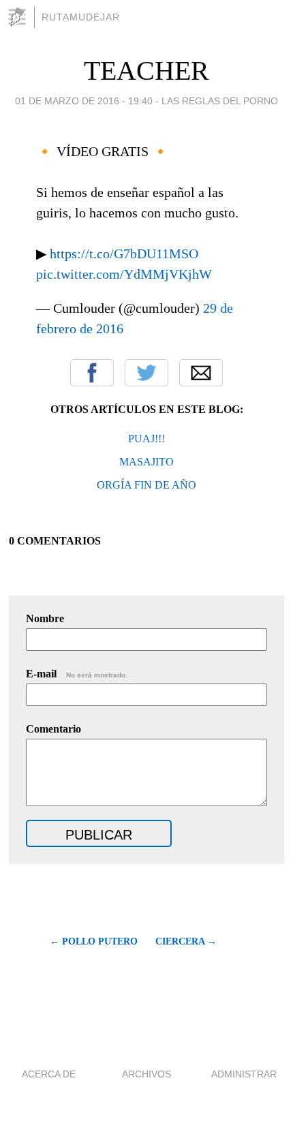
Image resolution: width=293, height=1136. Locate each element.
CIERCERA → (186, 941)
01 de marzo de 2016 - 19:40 (84, 100)
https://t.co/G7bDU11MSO (124, 253)
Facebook (92, 372)
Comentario (53, 729)
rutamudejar (81, 17)
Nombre (45, 618)
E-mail (76, 673)
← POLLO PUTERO (93, 941)
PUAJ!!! (146, 438)
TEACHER (146, 70)
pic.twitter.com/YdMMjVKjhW (124, 273)
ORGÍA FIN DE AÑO (146, 485)
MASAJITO (146, 461)
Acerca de (49, 1074)
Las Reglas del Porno (219, 100)
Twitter (146, 372)
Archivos (146, 1074)
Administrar (244, 1074)
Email (201, 372)
